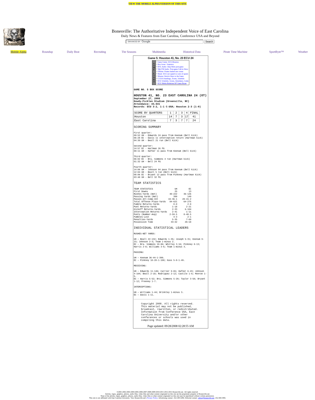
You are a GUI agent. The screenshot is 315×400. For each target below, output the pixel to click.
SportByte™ (276, 51)
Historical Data (192, 51)
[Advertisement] (17, 222)
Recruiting (100, 51)
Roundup (47, 51)
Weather (303, 51)
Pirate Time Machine (235, 51)
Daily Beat (73, 51)
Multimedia (159, 51)
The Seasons (129, 51)
